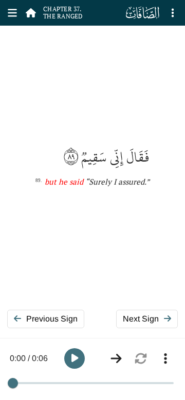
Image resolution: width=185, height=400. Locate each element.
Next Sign (141, 318)
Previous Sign (52, 318)
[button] (74, 358)
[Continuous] (116, 358)
